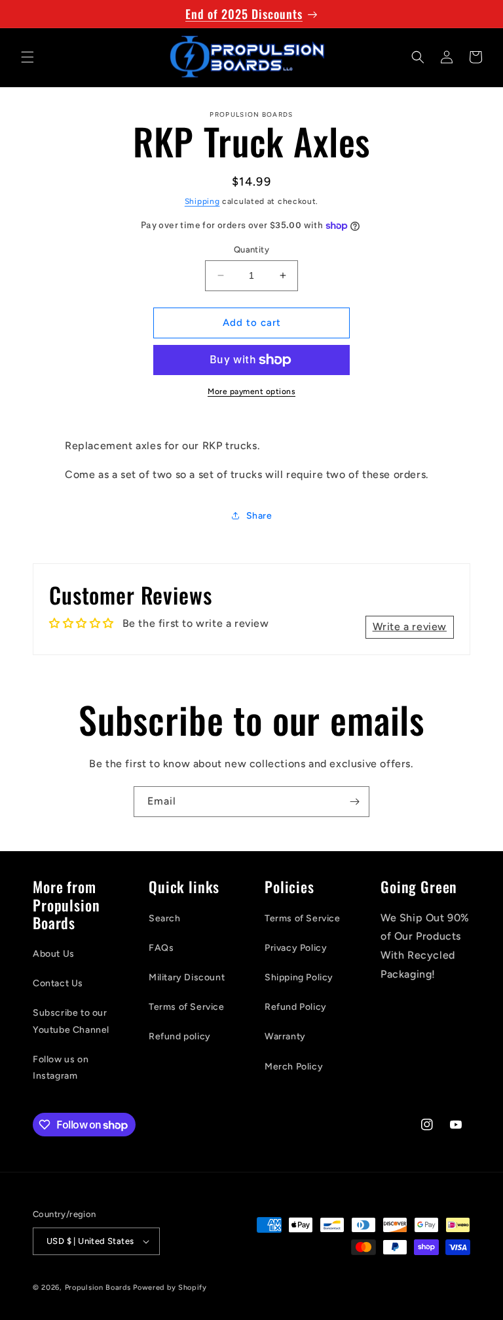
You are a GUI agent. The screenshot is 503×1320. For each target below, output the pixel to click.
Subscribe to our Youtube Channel (71, 1021)
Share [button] (259, 515)
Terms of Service (187, 1006)
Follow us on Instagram (60, 1067)
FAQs (161, 947)
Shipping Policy (299, 977)
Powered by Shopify (170, 1287)
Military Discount (187, 977)
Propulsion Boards (98, 1287)
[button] (27, 57)
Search (165, 918)
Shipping (202, 201)
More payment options (251, 391)
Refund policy (180, 1036)
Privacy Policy (296, 947)
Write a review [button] (410, 626)
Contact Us (58, 983)
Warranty (285, 1036)
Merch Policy (294, 1066)
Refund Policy (296, 1006)
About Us (54, 953)
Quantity (251, 249)
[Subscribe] (354, 801)
